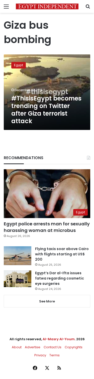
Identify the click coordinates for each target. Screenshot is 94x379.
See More (47, 301)
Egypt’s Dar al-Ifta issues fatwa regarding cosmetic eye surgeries (59, 278)
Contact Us (52, 347)
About (17, 347)
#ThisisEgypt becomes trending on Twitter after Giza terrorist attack (46, 109)
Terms (54, 355)
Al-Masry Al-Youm (59, 339)
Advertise (32, 347)
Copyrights (73, 347)
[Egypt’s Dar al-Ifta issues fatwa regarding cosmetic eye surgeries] (17, 278)
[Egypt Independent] (47, 6)
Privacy (40, 355)
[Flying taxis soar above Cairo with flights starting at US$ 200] (17, 255)
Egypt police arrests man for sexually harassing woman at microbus (47, 227)
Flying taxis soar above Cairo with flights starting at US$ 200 (62, 254)
